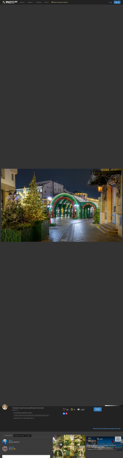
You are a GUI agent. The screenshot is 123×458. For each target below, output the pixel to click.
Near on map (19, 435)
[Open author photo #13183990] (80, 440)
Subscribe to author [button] (97, 409)
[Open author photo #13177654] (69, 451)
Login (110, 2)
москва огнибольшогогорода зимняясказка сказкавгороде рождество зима (31, 415)
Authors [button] (30, 2)
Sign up (117, 2)
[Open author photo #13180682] (58, 451)
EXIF (28, 435)
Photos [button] (22, 2)
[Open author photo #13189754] (58, 440)
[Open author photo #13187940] (69, 440)
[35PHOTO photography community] (9, 2)
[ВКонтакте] (64, 413)
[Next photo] (121, 199)
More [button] (46, 2)
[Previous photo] (1, 199)
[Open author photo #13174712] (80, 451)
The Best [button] (38, 2)
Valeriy (10, 440)
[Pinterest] (66, 413)
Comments (8, 435)
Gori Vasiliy (11, 447)
